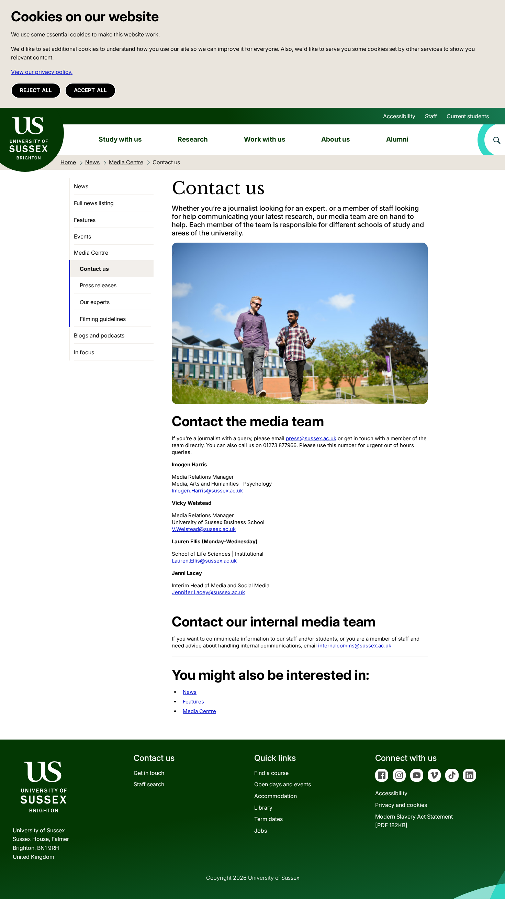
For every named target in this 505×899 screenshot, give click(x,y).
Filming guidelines (103, 318)
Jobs (260, 830)
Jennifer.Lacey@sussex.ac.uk (208, 592)
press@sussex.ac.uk (311, 438)
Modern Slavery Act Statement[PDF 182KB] (414, 821)
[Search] (491, 139)
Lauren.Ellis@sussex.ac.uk (204, 560)
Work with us (264, 139)
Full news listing (94, 203)
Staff (431, 116)
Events (82, 236)
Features (193, 701)
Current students (468, 116)
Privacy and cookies (401, 804)
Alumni (397, 139)
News (190, 692)
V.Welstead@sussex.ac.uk (204, 529)
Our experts (95, 302)
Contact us (94, 268)
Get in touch (149, 772)
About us (335, 139)
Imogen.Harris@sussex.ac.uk (207, 490)
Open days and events (282, 784)
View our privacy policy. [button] (41, 71)
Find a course (271, 772)
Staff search (149, 784)
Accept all (90, 90)
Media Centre (199, 711)
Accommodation (275, 795)
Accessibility (399, 116)
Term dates (268, 818)
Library (263, 807)
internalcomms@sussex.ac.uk (354, 645)
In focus (84, 352)
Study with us (120, 139)
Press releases (98, 285)
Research (193, 139)
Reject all (36, 90)
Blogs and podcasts (99, 335)
